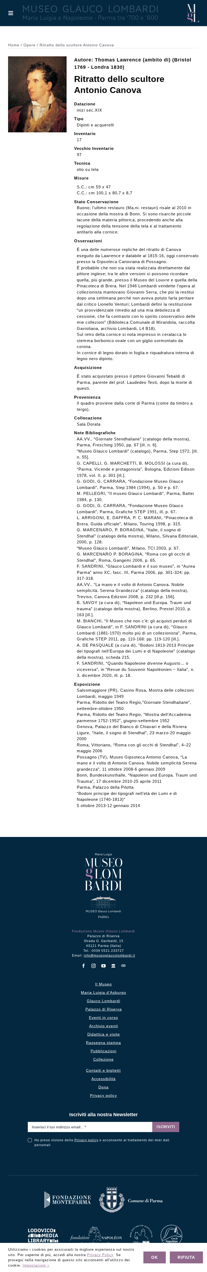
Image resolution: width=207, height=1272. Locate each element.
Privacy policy (86, 1140)
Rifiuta (186, 1257)
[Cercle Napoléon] (171, 1227)
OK (154, 1257)
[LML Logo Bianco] (43, 1227)
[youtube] (103, 966)
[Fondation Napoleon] (96, 1228)
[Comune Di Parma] (131, 1189)
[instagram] (93, 966)
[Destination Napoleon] (141, 1227)
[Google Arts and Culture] (113, 966)
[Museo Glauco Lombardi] (193, 6)
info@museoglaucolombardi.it (109, 955)
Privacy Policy (100, 1255)
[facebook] (83, 966)
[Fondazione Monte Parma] (67, 1193)
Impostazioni (35, 1265)
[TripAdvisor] (123, 965)
